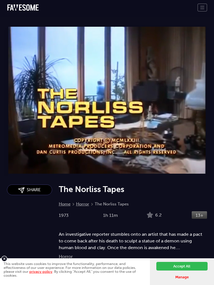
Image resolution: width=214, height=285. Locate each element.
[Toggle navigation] (202, 7)
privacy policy (40, 271)
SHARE (33, 189)
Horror (82, 204)
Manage (182, 277)
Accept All (181, 266)
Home (64, 204)
